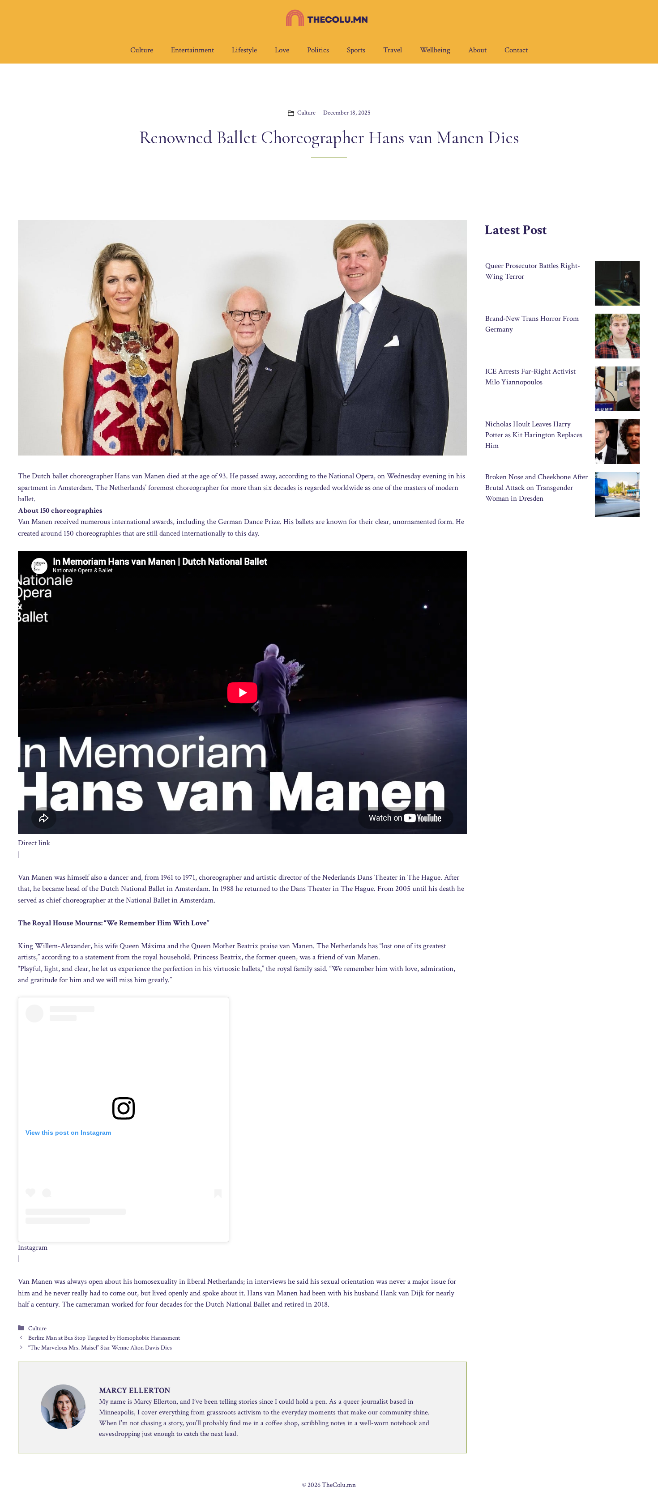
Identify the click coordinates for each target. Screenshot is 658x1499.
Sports (356, 50)
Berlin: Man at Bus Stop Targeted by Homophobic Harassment (104, 1337)
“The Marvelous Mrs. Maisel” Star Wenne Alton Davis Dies (100, 1347)
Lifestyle (244, 50)
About (477, 50)
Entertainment (192, 50)
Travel (392, 50)
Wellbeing (435, 50)
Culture (141, 50)
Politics (318, 50)
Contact (516, 50)
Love (282, 50)
